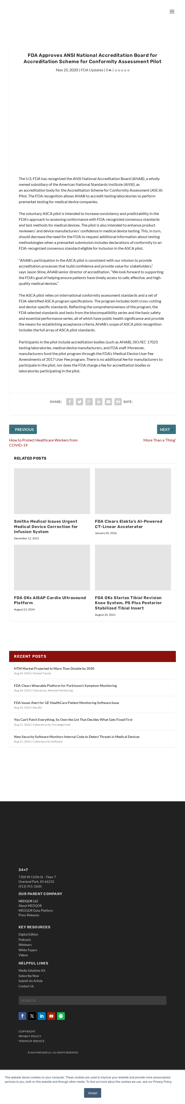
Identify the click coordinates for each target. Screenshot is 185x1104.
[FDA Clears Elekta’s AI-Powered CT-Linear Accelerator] (133, 491)
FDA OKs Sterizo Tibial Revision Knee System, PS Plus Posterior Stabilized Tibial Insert (128, 603)
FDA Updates (92, 69)
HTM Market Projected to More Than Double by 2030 (54, 668)
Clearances (40, 690)
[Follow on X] (32, 1016)
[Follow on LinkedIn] (42, 1016)
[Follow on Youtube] (51, 1016)
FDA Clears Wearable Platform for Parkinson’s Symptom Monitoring (65, 685)
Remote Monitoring (60, 690)
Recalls (37, 707)
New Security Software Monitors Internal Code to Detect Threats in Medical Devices (76, 737)
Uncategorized (61, 724)
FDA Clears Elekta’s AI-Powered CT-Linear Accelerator (128, 524)
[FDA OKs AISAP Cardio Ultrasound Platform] (52, 567)
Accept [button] (92, 1093)
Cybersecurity (41, 724)
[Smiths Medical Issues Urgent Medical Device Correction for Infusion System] (52, 491)
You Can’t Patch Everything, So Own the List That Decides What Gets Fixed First (73, 719)
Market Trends (42, 673)
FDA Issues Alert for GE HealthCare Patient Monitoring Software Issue (66, 703)
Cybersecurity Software (47, 741)
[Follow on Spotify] (61, 1016)
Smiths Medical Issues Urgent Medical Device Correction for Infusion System (46, 526)
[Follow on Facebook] (22, 1016)
